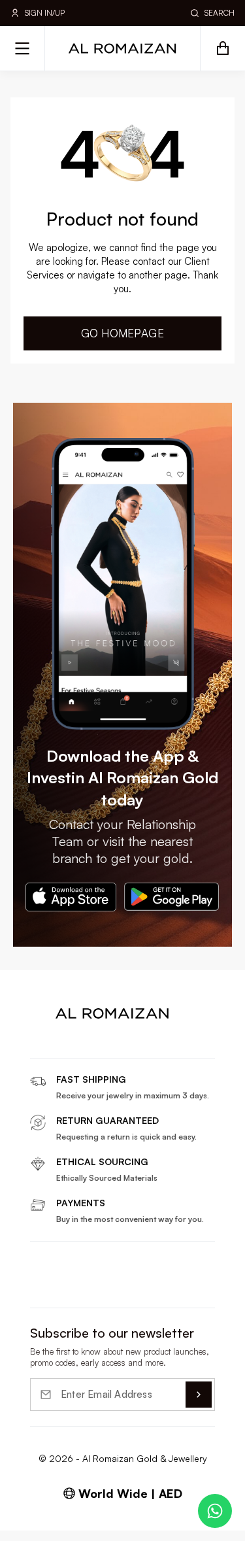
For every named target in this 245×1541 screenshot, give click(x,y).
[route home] (112, 1013)
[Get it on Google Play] (172, 897)
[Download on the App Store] (70, 897)
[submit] (199, 1394)
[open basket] (222, 48)
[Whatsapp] (215, 1511)
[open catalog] (22, 48)
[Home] (123, 48)
